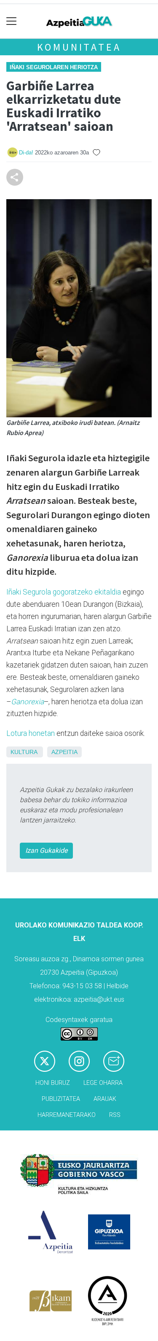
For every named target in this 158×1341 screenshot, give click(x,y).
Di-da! (26, 152)
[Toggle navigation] (12, 21)
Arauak (105, 1099)
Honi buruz (52, 1083)
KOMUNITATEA (79, 47)
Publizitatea (61, 1099)
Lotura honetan (30, 733)
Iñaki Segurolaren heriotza (54, 67)
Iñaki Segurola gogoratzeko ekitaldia (63, 592)
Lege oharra (103, 1083)
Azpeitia (64, 752)
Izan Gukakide (46, 850)
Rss (115, 1115)
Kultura (24, 752)
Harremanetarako (66, 1115)
